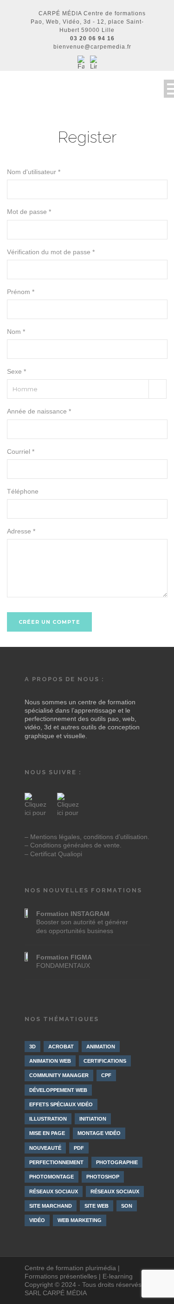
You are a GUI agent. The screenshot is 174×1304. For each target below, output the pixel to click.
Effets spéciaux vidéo (61, 1104)
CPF (106, 1075)
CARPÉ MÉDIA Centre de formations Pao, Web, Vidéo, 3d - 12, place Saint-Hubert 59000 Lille (88, 21)
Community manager (59, 1075)
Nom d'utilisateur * (33, 172)
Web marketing (80, 1220)
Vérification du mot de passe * (51, 252)
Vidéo (37, 1220)
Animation (100, 1046)
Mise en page (47, 1133)
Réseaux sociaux (53, 1191)
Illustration (48, 1119)
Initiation (92, 1119)
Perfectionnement (56, 1162)
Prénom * (20, 291)
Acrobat (61, 1046)
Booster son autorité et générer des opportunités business (82, 922)
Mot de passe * (29, 211)
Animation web (50, 1061)
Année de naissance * (39, 411)
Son (126, 1206)
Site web (96, 1206)
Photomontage (51, 1176)
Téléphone (23, 491)
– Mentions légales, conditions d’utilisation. (87, 836)
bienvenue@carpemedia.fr (92, 47)
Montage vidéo (99, 1133)
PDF (79, 1148)
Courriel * (20, 451)
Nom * (16, 331)
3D (32, 1046)
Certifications (105, 1061)
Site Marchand (50, 1206)
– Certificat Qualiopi (53, 854)
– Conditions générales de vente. (73, 845)
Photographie (117, 1162)
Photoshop (102, 1176)
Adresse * (21, 531)
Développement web (58, 1090)
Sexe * (16, 371)
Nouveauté (45, 1148)
